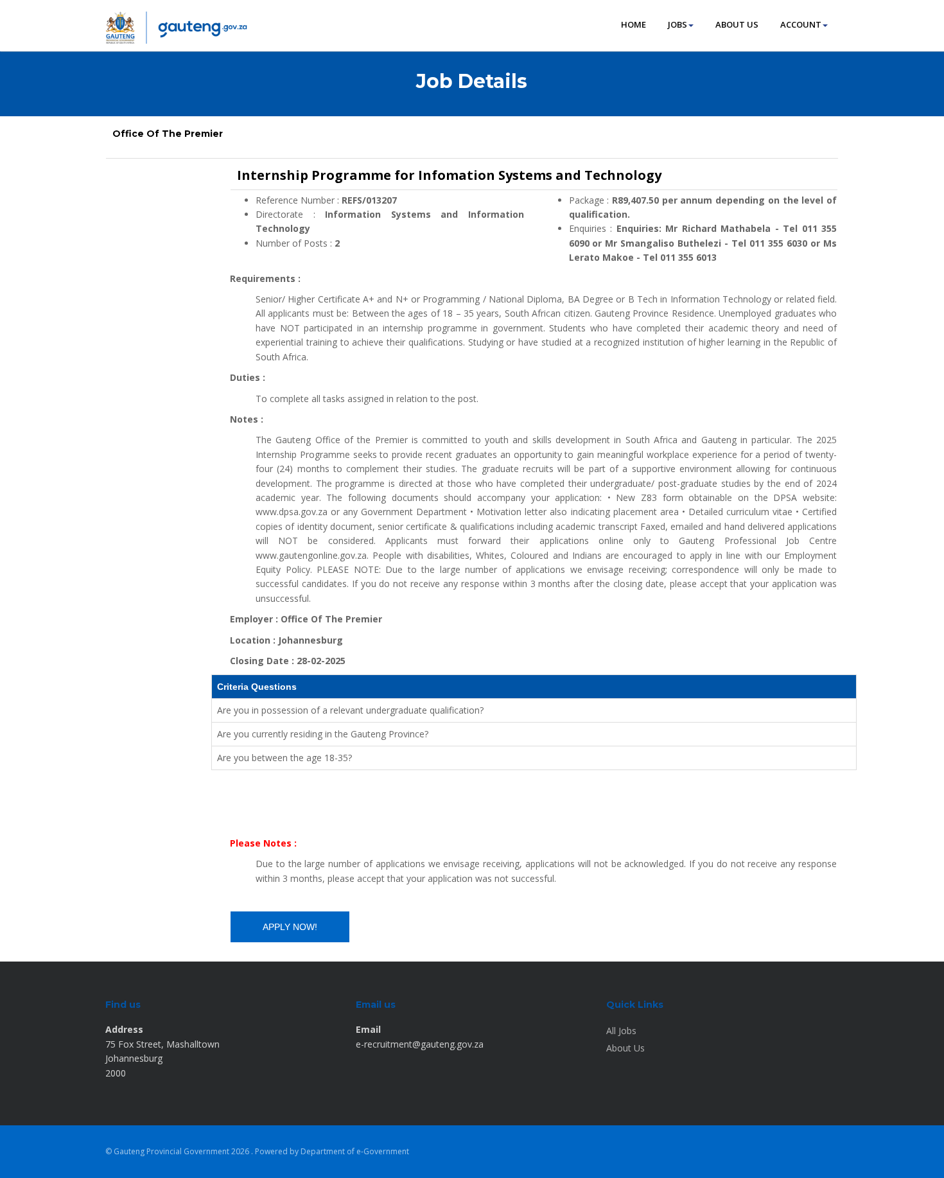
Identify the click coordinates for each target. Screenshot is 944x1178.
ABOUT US (736, 24)
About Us (625, 1048)
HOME (633, 24)
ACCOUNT (800, 24)
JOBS (677, 24)
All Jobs (621, 1030)
